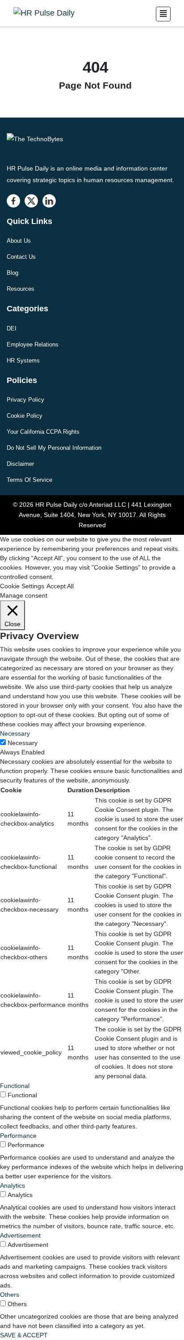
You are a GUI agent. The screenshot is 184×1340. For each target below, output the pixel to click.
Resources (20, 288)
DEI (12, 328)
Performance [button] (18, 1135)
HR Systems (23, 360)
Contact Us (21, 256)
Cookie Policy (24, 415)
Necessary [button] (15, 733)
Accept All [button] (60, 586)
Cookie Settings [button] (22, 586)
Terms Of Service (29, 480)
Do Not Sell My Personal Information (54, 447)
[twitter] (31, 201)
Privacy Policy (25, 399)
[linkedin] (49, 201)
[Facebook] (13, 201)
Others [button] (9, 1294)
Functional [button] (14, 1085)
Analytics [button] (12, 1185)
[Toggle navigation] (163, 14)
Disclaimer (20, 463)
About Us (19, 240)
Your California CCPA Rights (43, 431)
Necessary (23, 742)
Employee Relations (33, 344)
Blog (12, 272)
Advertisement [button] (20, 1235)
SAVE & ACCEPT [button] (24, 1335)
